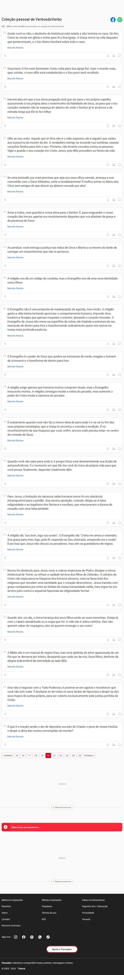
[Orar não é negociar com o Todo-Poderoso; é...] (113, 714)
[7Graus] (21, 968)
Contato (6, 919)
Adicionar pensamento (25, 827)
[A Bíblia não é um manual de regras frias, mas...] (113, 674)
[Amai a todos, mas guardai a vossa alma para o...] (113, 234)
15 (17, 755)
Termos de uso (49, 913)
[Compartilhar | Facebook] (113, 19)
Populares (47, 906)
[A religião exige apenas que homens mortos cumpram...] (113, 409)
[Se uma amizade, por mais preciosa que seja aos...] (113, 199)
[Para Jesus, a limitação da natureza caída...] (113, 522)
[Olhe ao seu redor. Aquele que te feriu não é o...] (113, 164)
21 (54, 755)
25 (79, 755)
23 (67, 755)
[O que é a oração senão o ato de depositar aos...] (113, 744)
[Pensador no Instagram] (15, 937)
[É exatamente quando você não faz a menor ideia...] (113, 448)
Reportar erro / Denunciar (95, 906)
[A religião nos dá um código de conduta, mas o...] (113, 296)
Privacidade (88, 913)
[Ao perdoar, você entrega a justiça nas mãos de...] (113, 265)
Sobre (4, 913)
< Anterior (7, 755)
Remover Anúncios (11, 925)
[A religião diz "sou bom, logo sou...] (113, 557)
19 (42, 755)
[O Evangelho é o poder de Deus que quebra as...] (113, 374)
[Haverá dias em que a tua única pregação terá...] (113, 125)
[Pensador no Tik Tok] (48, 937)
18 (35, 755)
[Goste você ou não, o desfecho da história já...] (113, 55)
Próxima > (89, 755)
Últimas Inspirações (52, 900)
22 (61, 755)
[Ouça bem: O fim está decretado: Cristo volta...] (113, 86)
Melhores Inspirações (12, 900)
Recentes (6, 906)
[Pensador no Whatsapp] (40, 937)
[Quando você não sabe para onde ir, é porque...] (113, 483)
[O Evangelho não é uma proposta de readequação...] (113, 343)
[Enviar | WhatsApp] (119, 19)
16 (23, 755)
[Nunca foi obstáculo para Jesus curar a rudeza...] (113, 605)
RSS (44, 919)
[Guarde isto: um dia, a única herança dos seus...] (113, 639)
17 (29, 755)
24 (73, 755)
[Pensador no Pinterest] (32, 937)
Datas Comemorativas (93, 900)
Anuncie (86, 919)
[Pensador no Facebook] (24, 937)
